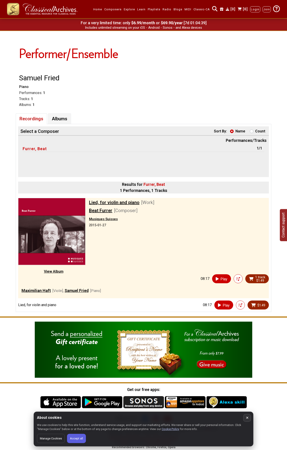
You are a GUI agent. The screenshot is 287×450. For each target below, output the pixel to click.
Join (266, 9)
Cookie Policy (170, 429)
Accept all (76, 438)
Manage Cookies (51, 438)
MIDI (188, 9)
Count (260, 131)
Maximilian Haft (36, 290)
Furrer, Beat (35, 148)
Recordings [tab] (31, 118)
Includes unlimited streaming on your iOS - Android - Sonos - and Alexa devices (143, 28)
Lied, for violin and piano (114, 202)
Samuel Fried (77, 290)
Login (255, 9)
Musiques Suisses (103, 219)
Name (240, 131)
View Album (53, 271)
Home (97, 9)
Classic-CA (202, 9)
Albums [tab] (59, 118)
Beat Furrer (100, 210)
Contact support (283, 225)
